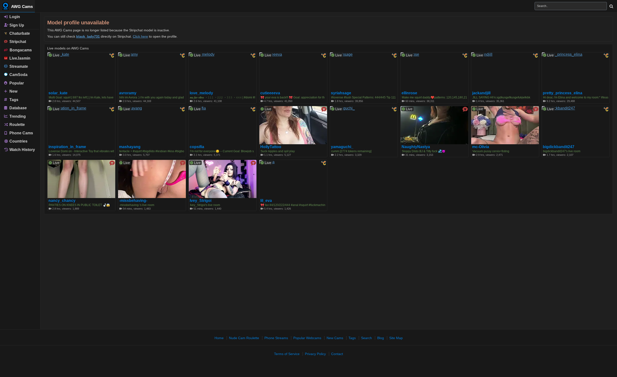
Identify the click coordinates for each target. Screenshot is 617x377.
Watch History (21, 150)
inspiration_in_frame (67, 147)
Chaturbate (18, 33)
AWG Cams (21, 6)
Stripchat (16, 42)
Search (366, 338)
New (12, 91)
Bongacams (20, 50)
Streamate (17, 66)
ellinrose (409, 93)
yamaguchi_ (342, 147)
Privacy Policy (315, 354)
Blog (380, 338)
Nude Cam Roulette (244, 338)
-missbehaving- (133, 201)
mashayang (130, 147)
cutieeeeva (270, 93)
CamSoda (17, 75)
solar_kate (57, 93)
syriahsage (341, 93)
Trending (17, 116)
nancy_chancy (61, 201)
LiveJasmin (18, 58)
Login (14, 17)
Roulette (16, 125)
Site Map (396, 338)
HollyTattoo (270, 147)
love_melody (201, 93)
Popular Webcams (307, 338)
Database (17, 108)
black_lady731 (88, 36)
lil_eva (266, 201)
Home (219, 338)
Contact (337, 354)
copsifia (197, 147)
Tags (13, 99)
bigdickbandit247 (558, 147)
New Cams (335, 338)
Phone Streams (276, 338)
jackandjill (481, 93)
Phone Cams (20, 133)
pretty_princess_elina (562, 93)
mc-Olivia (480, 147)
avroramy (127, 93)
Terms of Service (287, 354)
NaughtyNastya (416, 147)
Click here (140, 36)
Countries (17, 141)
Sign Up (16, 25)
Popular (16, 83)
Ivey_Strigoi (200, 201)
